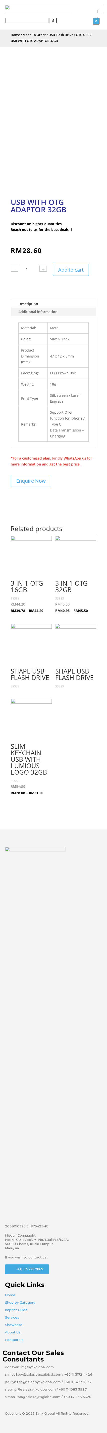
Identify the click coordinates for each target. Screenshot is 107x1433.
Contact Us (14, 1340)
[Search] (53, 20)
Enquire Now (31, 480)
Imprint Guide (16, 1310)
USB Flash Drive (61, 35)
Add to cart (71, 269)
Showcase (13, 1325)
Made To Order (34, 35)
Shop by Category (20, 1302)
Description (28, 303)
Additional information (37, 311)
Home (15, 35)
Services (12, 1317)
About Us (12, 1332)
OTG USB (83, 35)
